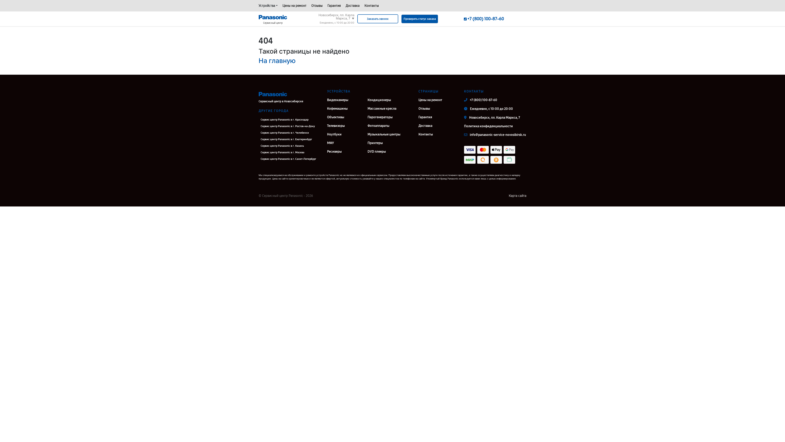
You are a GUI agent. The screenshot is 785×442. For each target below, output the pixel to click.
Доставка (353, 6)
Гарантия (334, 6)
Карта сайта (517, 196)
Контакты (371, 6)
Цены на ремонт (294, 6)
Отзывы (317, 6)
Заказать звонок (378, 19)
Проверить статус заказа (420, 19)
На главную (277, 61)
